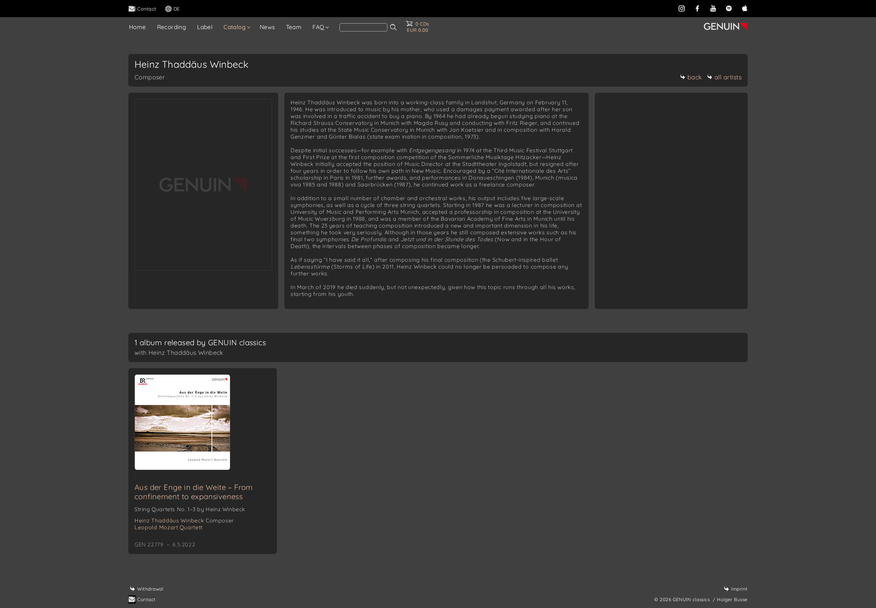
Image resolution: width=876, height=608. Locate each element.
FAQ (318, 26)
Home (137, 26)
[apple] (744, 8)
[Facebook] (697, 8)
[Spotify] (728, 8)
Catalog (234, 26)
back (694, 77)
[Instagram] (681, 8)
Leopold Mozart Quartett (168, 527)
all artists (728, 77)
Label (204, 26)
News (267, 26)
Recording (171, 26)
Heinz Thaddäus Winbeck (184, 520)
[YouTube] (713, 8)
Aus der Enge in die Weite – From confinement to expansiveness (193, 491)
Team (294, 26)
